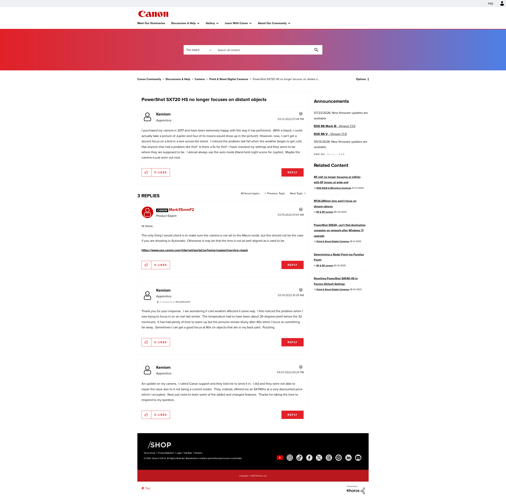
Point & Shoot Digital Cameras (228, 79)
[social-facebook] (309, 458)
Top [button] (147, 488)
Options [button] (361, 79)
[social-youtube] (280, 458)
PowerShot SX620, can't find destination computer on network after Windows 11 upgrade (339, 230)
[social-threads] (329, 458)
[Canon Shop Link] (157, 444)
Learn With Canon (236, 23)
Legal (179, 453)
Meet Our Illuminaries (151, 23)
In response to (175, 301)
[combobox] (268, 50)
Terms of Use (149, 453)
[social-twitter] (319, 458)
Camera (200, 79)
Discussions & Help (183, 23)
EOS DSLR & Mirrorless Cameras (333, 188)
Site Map (188, 453)
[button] (146, 172)
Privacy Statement (166, 453)
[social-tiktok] (299, 458)
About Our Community (272, 23)
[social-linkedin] (348, 458)
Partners (198, 453)
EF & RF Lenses (324, 212)
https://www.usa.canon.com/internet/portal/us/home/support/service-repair (195, 250)
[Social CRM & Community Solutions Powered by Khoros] (356, 489)
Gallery (210, 23)
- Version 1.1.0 (334, 126)
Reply (292, 172)
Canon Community (153, 13)
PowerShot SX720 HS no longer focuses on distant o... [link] (286, 79)
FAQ (490, 4)
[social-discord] (358, 458)
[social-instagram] (290, 458)
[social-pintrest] (338, 458)
